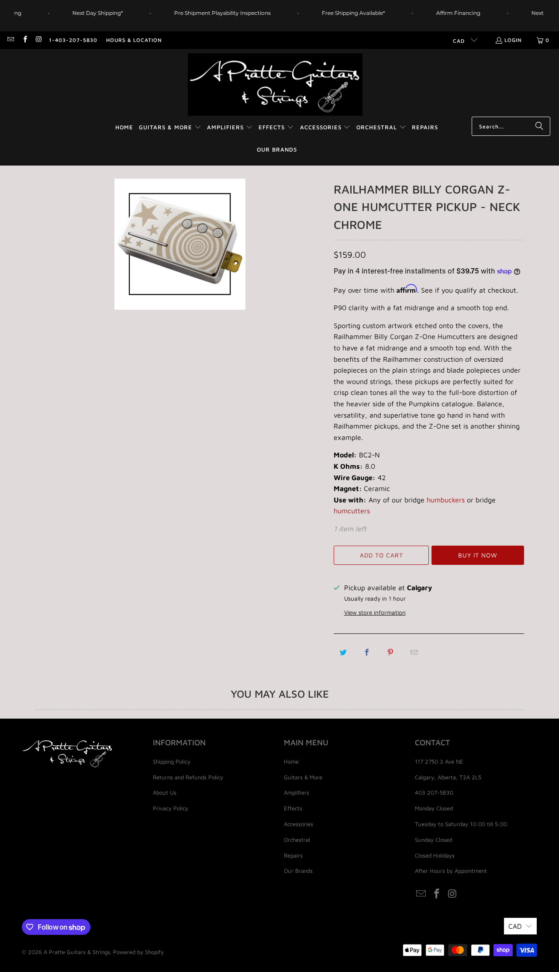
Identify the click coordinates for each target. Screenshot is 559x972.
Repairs (293, 855)
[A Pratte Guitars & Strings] (275, 85)
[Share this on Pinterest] (390, 652)
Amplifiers (296, 792)
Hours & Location (134, 40)
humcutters (352, 511)
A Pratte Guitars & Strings (77, 951)
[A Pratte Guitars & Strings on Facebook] (24, 40)
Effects (293, 808)
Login (513, 40)
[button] (170, 128)
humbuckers (446, 500)
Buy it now (477, 555)
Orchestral (297, 839)
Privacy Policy (170, 808)
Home (291, 761)
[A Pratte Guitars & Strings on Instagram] (38, 40)
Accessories (298, 823)
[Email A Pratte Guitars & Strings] (10, 40)
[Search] (539, 126)
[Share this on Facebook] (366, 652)
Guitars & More (303, 777)
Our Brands (298, 870)
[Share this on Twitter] (343, 652)
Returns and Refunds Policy (188, 777)
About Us (164, 792)
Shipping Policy (171, 761)
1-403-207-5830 (73, 40)
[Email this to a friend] (414, 652)
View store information (375, 612)
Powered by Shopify (138, 951)
